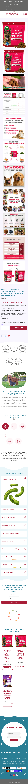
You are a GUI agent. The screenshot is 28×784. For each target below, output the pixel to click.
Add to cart (7, 667)
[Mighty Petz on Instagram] (14, 775)
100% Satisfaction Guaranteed (14, 7)
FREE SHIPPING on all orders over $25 (14, 1)
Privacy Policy (16, 780)
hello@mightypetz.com (19, 761)
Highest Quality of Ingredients (14, 9)
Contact (21, 780)
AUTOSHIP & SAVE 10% (14, 4)
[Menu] (2, 13)
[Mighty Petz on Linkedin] (17, 775)
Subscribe (13, 740)
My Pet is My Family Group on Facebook (14, 763)
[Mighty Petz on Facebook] (11, 775)
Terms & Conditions (8, 780)
